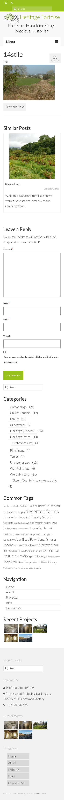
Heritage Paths (20, 437)
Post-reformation (16, 556)
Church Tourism (20, 413)
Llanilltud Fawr (27, 539)
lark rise (18, 528)
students (49, 556)
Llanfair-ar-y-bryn (21, 534)
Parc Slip (29, 550)
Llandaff (47, 528)
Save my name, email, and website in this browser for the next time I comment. (31, 359)
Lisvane (25, 528)
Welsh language (50, 562)
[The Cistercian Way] (25, 638)
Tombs (14, 456)
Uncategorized (20, 462)
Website (7, 336)
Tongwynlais (11, 562)
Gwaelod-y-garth (33, 522)
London (8, 545)
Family (14, 419)
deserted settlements (16, 517)
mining (7, 550)
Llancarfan (35, 528)
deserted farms (42, 511)
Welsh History (19, 474)
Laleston (9, 528)
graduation (19, 523)
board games (8, 506)
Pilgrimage (17, 450)
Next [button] (58, 176)
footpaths (9, 522)
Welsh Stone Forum (11, 568)
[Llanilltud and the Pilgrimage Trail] (25, 628)
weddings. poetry (27, 562)
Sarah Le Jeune (41, 793)
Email (6, 319)
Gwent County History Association (36, 480)
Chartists (27, 506)
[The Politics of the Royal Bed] (32, 150)
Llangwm (47, 533)
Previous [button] (6, 176)
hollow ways (50, 522)
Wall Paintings (19, 468)
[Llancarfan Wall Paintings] (10, 638)
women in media (35, 568)
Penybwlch (39, 551)
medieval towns (29, 544)
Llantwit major (46, 539)
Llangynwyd (9, 539)
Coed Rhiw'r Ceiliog (42, 505)
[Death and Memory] (10, 628)
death (57, 505)
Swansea (56, 556)
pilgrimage (51, 550)
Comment (8, 249)
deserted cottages (14, 512)
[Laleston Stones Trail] (39, 628)
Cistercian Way (23, 443)
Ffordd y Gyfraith (41, 517)
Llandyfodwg (8, 534)
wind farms (23, 568)
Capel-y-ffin (18, 506)
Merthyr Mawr (49, 545)
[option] (32, 170)
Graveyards (18, 425)
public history (37, 556)
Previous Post (14, 107)
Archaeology (18, 407)
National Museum (18, 551)
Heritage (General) (22, 431)
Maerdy (17, 545)
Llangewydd (35, 533)
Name (6, 303)
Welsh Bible (39, 562)
